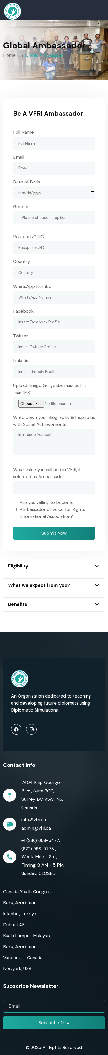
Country (21, 261)
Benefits (17, 604)
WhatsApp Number (33, 286)
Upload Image (50, 388)
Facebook (23, 311)
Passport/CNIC (28, 236)
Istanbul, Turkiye (19, 913)
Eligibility (18, 566)
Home (10, 55)
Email (18, 157)
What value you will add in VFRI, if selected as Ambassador (47, 473)
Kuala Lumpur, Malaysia (26, 936)
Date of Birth (26, 182)
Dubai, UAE (14, 925)
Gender (21, 206)
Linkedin (21, 360)
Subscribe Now (54, 1023)
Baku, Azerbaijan (19, 902)
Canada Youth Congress (28, 891)
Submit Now (54, 533)
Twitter (20, 336)
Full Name (23, 132)
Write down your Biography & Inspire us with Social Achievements (54, 421)
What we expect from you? (39, 585)
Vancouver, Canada (22, 957)
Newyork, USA (17, 968)
